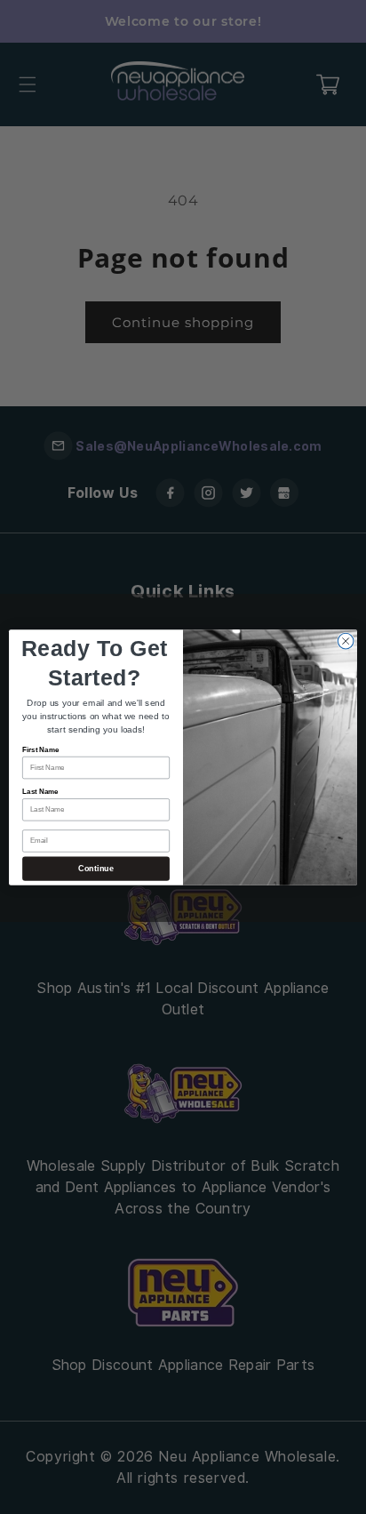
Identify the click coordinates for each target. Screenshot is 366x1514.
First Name (40, 749)
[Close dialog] (346, 641)
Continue (95, 868)
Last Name (40, 792)
